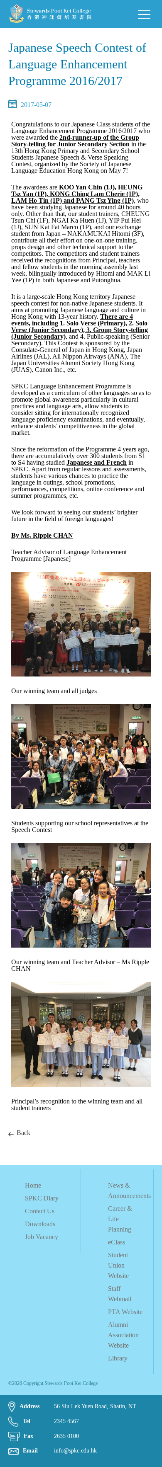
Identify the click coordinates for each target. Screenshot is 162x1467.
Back (23, 1132)
